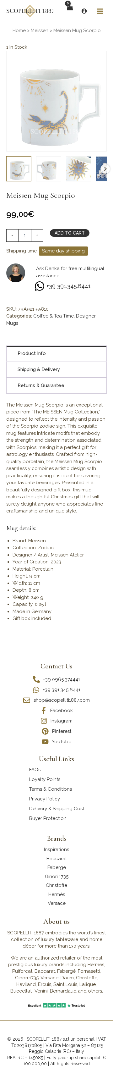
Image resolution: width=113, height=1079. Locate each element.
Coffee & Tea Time (53, 316)
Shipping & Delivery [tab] (39, 369)
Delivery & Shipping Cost (56, 808)
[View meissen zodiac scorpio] (18, 168)
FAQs (34, 769)
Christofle (56, 885)
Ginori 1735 (56, 876)
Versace (57, 903)
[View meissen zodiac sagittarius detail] (78, 168)
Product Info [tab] (32, 353)
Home (19, 30)
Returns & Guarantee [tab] (41, 385)
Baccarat (56, 858)
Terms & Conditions (50, 789)
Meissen (39, 30)
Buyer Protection (48, 818)
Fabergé (56, 867)
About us (56, 921)
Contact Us (56, 666)
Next (105, 169)
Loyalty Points (44, 779)
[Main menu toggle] (100, 11)
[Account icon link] (84, 11)
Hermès (56, 894)
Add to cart (70, 232)
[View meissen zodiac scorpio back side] (48, 168)
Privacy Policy (44, 799)
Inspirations (56, 849)
